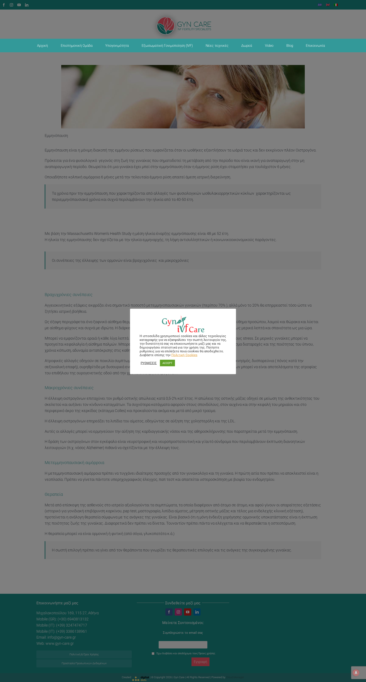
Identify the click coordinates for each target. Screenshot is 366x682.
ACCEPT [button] (167, 363)
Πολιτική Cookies (184, 355)
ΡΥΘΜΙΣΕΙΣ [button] (149, 363)
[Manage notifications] (356, 672)
